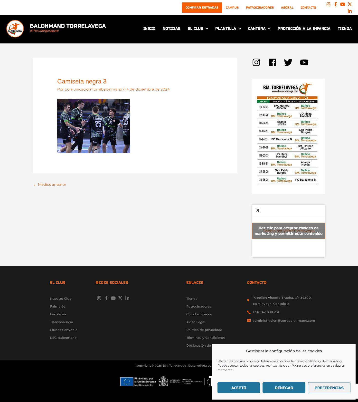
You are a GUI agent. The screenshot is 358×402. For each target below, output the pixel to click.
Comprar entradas (202, 7)
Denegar (284, 388)
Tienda (345, 28)
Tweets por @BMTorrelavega (288, 231)
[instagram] (260, 62)
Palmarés (57, 306)
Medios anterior (49, 184)
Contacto (308, 7)
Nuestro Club (61, 298)
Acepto (238, 388)
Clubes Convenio (63, 330)
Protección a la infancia (304, 28)
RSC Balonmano (63, 338)
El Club (195, 28)
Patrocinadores (260, 7)
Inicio (149, 28)
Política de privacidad (204, 330)
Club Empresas (198, 314)
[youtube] (305, 62)
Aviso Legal (195, 322)
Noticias (171, 28)
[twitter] (292, 62)
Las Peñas (58, 314)
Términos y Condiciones (206, 338)
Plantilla (225, 28)
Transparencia (61, 322)
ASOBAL (287, 7)
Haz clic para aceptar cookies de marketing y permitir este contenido (288, 231)
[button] (198, 28)
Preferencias (329, 388)
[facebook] (276, 62)
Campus (232, 7)
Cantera (257, 28)
